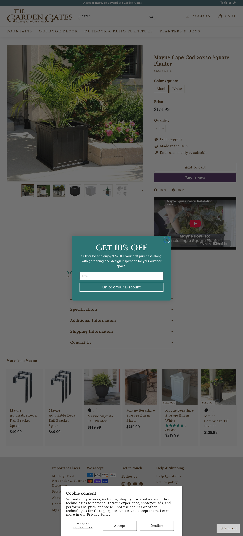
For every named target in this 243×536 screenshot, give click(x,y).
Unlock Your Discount (121, 287)
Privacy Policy (99, 514)
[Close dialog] (167, 240)
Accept (119, 526)
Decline (156, 526)
